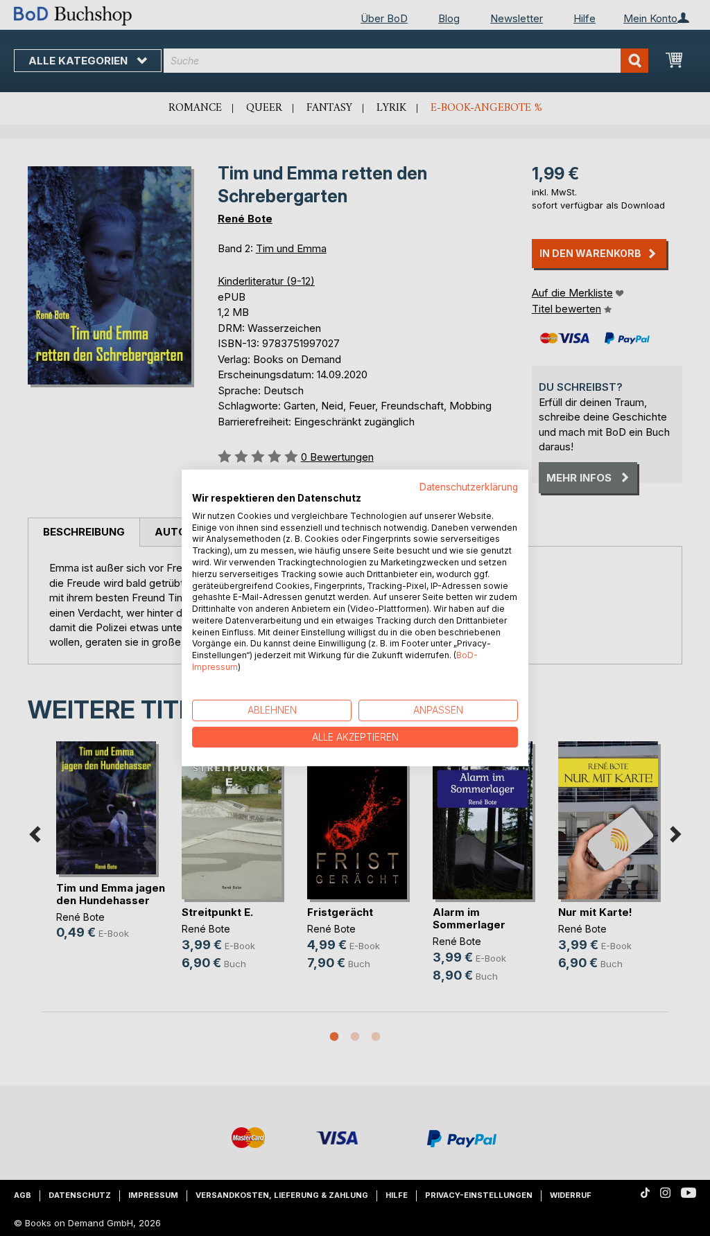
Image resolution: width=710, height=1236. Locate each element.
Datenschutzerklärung (468, 487)
